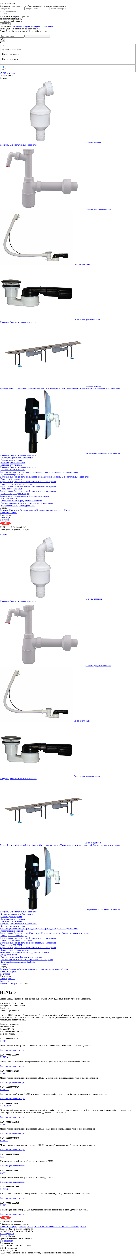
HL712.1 (4, 1140)
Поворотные (35, 477)
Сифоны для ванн (82, 264)
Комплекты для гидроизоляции (15, 493)
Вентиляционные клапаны (13, 462)
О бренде (4, 964)
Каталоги (4, 510)
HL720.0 (4, 1189)
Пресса (67, 510)
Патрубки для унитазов (11, 465)
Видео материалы (28, 510)
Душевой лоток (7, 389)
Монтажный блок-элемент (27, 389)
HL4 (2, 1157)
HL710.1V (4, 1089)
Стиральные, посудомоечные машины (103, 453)
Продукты (4, 145)
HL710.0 (4, 1057)
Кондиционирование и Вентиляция (17, 458)
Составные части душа (49, 389)
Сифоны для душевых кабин (87, 320)
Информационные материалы (49, 510)
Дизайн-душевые (93, 386)
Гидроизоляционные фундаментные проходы (21, 501)
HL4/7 (3, 1173)
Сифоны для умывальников (98, 209)
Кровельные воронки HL (12, 474)
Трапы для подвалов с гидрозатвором (61, 472)
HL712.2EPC (6, 1106)
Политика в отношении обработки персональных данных (60, 1226)
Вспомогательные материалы (23, 145)
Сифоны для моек (94, 142)
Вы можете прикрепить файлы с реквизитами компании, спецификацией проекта (14, 18)
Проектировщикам (8, 512)
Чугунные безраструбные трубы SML (18, 505)
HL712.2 (4, 1073)
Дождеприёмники (9, 498)
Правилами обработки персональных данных (34, 26)
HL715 (3, 1041)
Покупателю (5, 974)
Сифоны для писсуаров (11, 460)
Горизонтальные (21, 477)
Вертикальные (6, 477)
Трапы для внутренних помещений (76, 389)
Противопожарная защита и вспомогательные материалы (27, 503)
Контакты (4, 520)
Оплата (3, 517)
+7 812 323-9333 (7, 73)
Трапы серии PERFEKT (11, 489)
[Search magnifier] (2, 40)
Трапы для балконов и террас (14, 479)
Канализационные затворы (13, 470)
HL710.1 (4, 1124)
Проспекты (14, 510)
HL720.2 (4, 1205)
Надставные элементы (51, 477)
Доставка (11, 517)
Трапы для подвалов (34, 472)
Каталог (3, 534)
